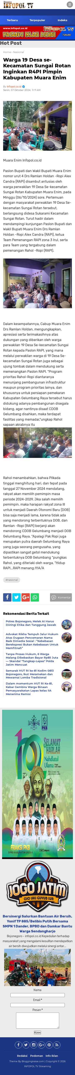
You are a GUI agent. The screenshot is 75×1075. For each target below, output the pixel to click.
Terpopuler (37, 20)
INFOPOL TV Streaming (37, 1066)
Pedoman (36, 1055)
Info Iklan (52, 1055)
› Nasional (18, 52)
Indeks (62, 20)
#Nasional (12, 579)
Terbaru (12, 20)
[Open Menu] (70, 4)
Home (7, 52)
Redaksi (22, 1055)
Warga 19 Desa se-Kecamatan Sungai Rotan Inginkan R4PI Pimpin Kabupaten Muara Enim (37, 69)
